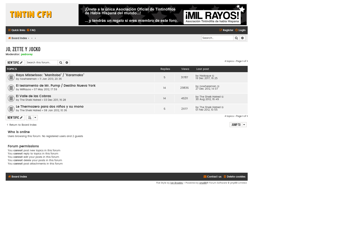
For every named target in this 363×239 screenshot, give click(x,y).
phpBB (203, 183)
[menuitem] (30, 30)
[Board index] (31, 14)
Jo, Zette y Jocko (23, 49)
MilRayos (25, 89)
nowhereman (28, 79)
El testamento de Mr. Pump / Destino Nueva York (56, 85)
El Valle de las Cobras (33, 96)
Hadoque (205, 75)
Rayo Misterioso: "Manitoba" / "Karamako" (50, 75)
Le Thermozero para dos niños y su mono (50, 106)
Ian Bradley (176, 183)
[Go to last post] (213, 75)
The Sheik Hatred (30, 100)
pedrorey (27, 54)
